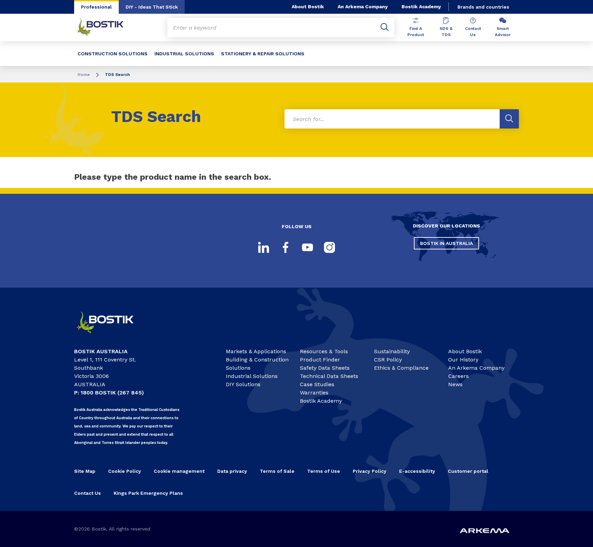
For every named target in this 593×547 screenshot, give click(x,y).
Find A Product (415, 31)
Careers (458, 376)
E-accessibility (417, 471)
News (455, 384)
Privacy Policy (369, 471)
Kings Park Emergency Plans (148, 493)
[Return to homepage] (105, 27)
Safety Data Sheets (325, 368)
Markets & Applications (256, 351)
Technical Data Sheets (329, 376)
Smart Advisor (503, 31)
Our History (463, 359)
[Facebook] (285, 247)
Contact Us (473, 31)
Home (84, 74)
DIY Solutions (243, 384)
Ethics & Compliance (401, 368)
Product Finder (320, 359)
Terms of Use (323, 471)
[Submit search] (384, 27)
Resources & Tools (324, 351)
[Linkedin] (263, 247)
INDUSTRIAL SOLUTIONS (184, 53)
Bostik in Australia (446, 243)
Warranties (314, 392)
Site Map (84, 471)
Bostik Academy (421, 6)
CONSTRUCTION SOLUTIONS (113, 53)
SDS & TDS (446, 31)
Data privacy (232, 471)
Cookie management (179, 471)
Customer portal (468, 471)
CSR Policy (388, 359)
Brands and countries (483, 7)
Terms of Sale (277, 471)
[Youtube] (307, 247)
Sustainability (392, 351)
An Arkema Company (363, 6)
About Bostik (308, 6)
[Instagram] (329, 247)
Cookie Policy (124, 471)
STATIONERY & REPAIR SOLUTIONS (262, 53)
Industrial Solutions (252, 376)
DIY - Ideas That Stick (152, 7)
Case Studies (317, 384)
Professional (96, 7)
